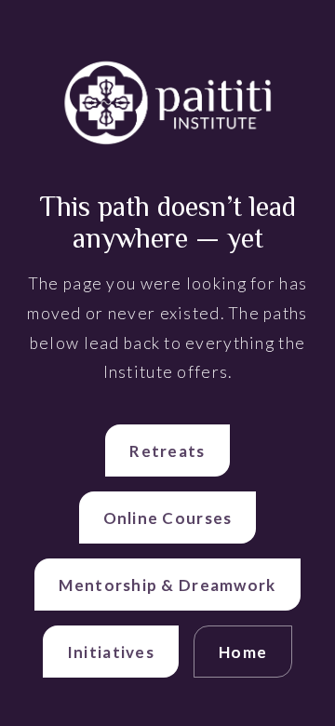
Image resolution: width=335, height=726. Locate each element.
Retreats (167, 451)
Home (243, 652)
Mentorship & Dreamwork (167, 585)
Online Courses (168, 518)
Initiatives (110, 652)
